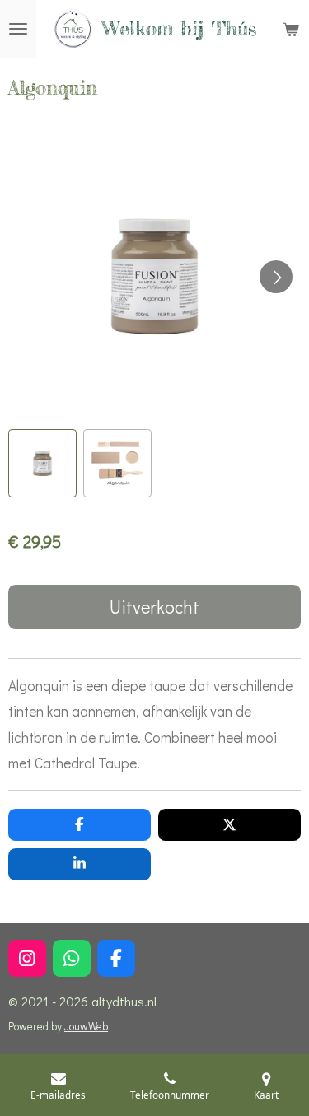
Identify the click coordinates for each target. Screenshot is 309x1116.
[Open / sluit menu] (18, 29)
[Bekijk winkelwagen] (291, 29)
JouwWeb (86, 1026)
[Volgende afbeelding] (276, 276)
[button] (42, 463)
